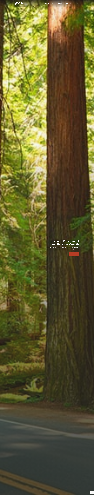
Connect (73, 3)
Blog (67, 3)
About (53, 3)
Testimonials (60, 3)
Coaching (46, 3)
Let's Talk (73, 254)
